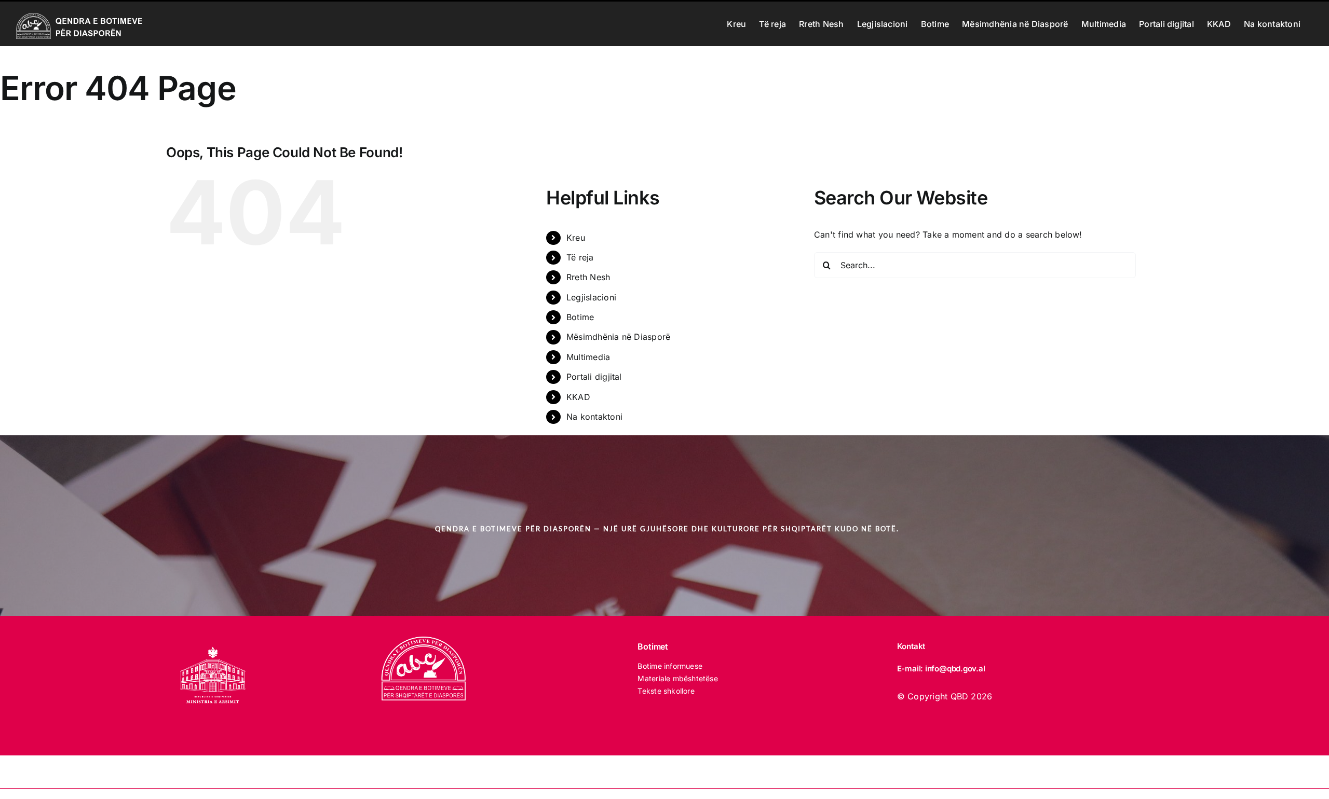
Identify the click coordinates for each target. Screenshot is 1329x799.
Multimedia (588, 357)
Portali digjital (594, 376)
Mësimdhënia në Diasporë (618, 337)
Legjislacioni (591, 297)
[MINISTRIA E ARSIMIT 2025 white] (212, 641)
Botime (580, 317)
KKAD (578, 397)
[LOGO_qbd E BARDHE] (425, 641)
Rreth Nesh (588, 277)
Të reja (580, 257)
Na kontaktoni (594, 416)
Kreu (575, 237)
